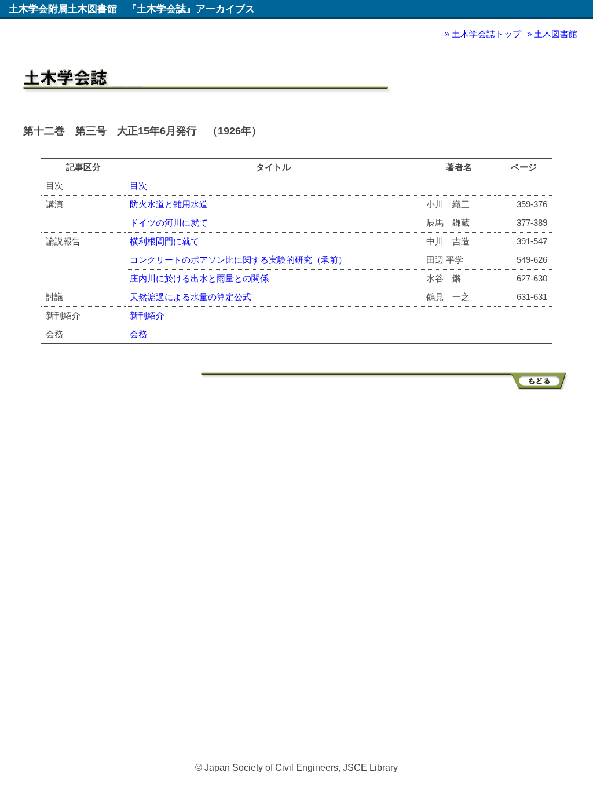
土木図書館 (555, 34)
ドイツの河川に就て (169, 223)
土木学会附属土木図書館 (63, 8)
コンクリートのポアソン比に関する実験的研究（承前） (238, 260)
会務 (138, 334)
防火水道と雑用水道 (169, 204)
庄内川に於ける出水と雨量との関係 (199, 278)
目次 (138, 186)
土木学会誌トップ (486, 34)
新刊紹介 (147, 315)
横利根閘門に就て (164, 241)
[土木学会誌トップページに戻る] (385, 387)
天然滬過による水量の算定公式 (190, 297)
